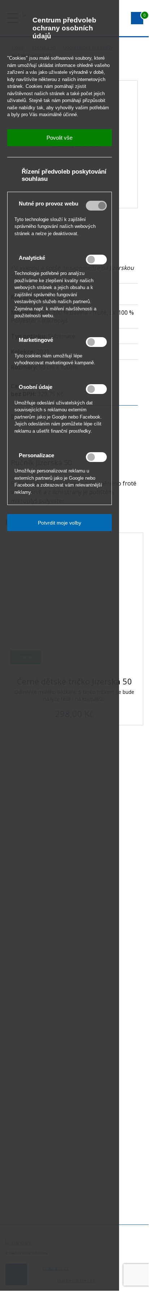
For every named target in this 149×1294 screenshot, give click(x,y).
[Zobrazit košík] (137, 18)
